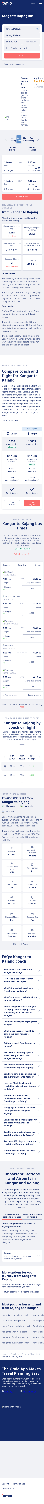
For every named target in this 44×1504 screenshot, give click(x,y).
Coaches (15, 1354)
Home (5, 1354)
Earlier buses (11, 695)
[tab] (12, 148)
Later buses (33, 695)
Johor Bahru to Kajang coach (15, 1315)
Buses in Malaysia (30, 1354)
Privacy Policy (8, 1488)
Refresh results (20, 554)
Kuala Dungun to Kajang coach (16, 1326)
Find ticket (12, 236)
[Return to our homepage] (7, 3)
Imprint (5, 1483)
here (22, 707)
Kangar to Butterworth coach (15, 1342)
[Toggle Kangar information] (38, 1255)
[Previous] (4, 757)
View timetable (12, 266)
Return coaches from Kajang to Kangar (21, 1291)
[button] (13, 42)
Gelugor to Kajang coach (13, 1320)
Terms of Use (19, 1483)
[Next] (38, 139)
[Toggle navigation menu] (40, 3)
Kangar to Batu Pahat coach (15, 1337)
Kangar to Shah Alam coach (14, 1331)
